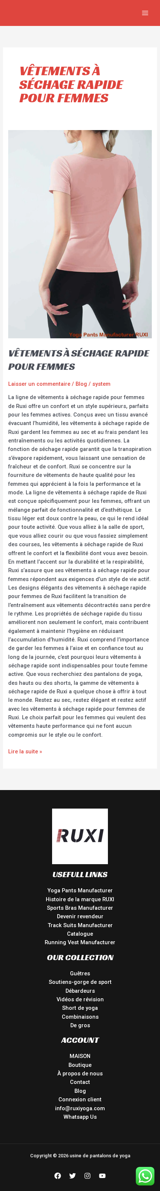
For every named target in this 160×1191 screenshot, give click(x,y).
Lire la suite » (25, 751)
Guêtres (80, 973)
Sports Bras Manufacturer (80, 908)
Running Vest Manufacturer (80, 942)
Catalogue (80, 933)
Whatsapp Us (80, 1117)
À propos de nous (80, 1073)
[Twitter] (72, 1175)
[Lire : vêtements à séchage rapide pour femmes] (79, 233)
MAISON (80, 1056)
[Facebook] (57, 1175)
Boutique (80, 1065)
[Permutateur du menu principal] (145, 13)
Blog (81, 384)
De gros (80, 1025)
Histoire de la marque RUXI (80, 899)
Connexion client (80, 1099)
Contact (80, 1082)
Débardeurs (80, 991)
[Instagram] (87, 1175)
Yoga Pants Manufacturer (80, 890)
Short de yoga (80, 1008)
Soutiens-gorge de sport (80, 982)
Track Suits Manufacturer (80, 925)
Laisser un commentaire (39, 384)
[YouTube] (102, 1175)
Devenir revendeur (80, 916)
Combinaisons (80, 1016)
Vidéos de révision (80, 999)
